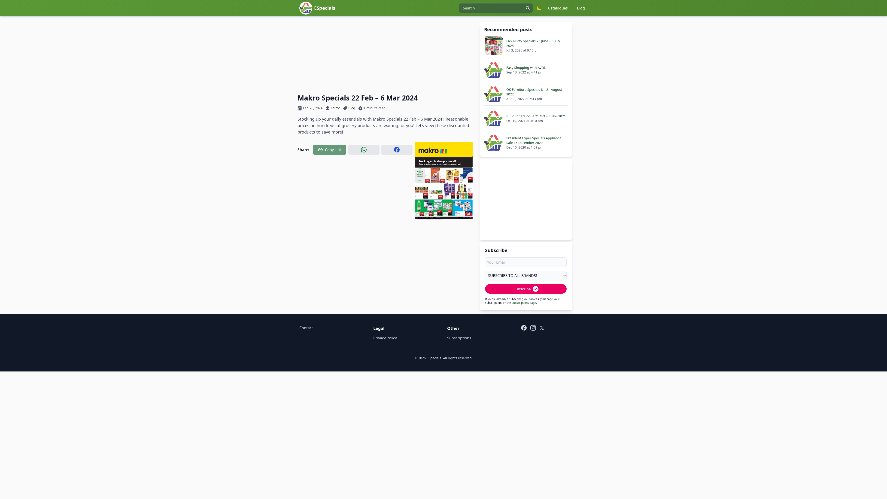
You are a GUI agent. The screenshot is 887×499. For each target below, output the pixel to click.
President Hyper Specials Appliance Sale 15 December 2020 (533, 140)
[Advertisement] (386, 54)
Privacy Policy (385, 338)
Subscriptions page (524, 303)
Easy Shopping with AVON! (526, 67)
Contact (306, 327)
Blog (581, 8)
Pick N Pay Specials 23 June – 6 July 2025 (533, 43)
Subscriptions (459, 338)
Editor (335, 108)
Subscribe (522, 289)
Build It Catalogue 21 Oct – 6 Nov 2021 (536, 116)
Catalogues (558, 8)
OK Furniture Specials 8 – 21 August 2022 (534, 91)
